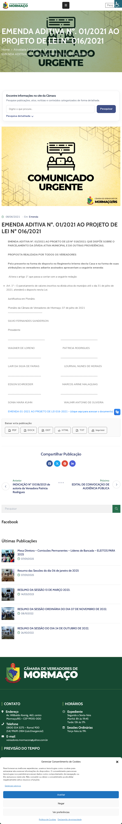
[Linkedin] (72, 463)
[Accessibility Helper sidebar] (118, 4)
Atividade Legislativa (27, 50)
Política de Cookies (47, 819)
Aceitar (61, 794)
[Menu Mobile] (65, 5)
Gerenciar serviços (13, 786)
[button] (117, 761)
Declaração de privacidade (69, 819)
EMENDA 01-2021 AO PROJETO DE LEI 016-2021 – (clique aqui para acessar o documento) (60, 411)
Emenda (50, 50)
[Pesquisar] (116, 509)
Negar (61, 803)
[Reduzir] (61, 483)
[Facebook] (49, 463)
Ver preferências (61, 812)
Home (6, 50)
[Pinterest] (65, 463)
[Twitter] (57, 463)
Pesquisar (106, 109)
